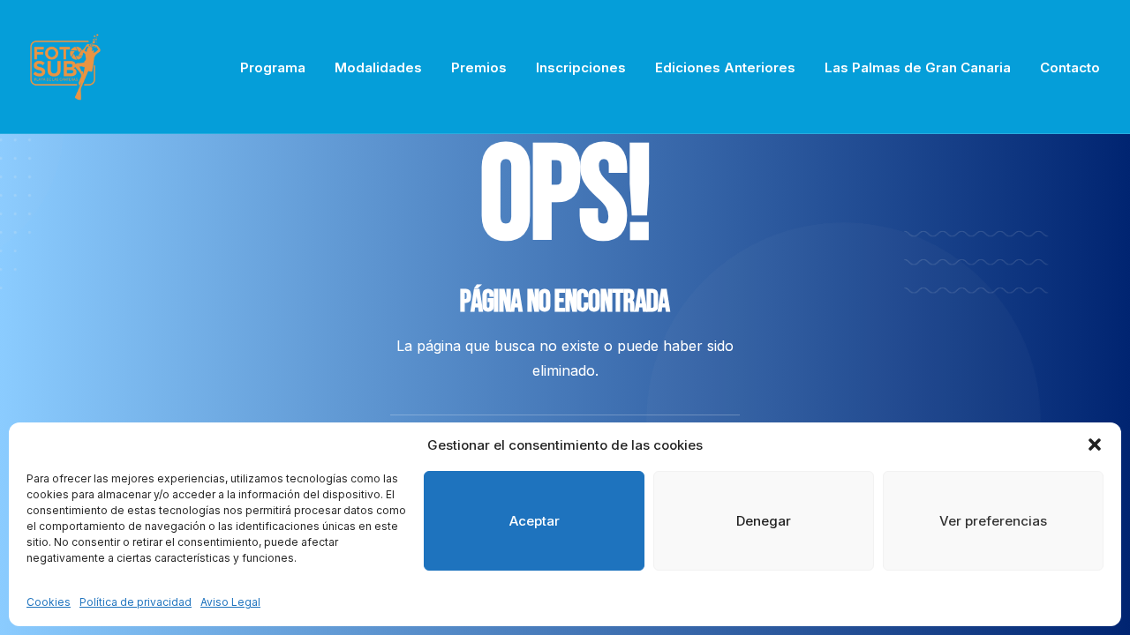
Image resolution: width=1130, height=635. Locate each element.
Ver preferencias (993, 520)
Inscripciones (581, 67)
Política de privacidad (135, 602)
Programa (272, 67)
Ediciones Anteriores (725, 67)
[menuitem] (279, 67)
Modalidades (378, 67)
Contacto (1070, 67)
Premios (479, 67)
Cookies (48, 602)
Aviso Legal (230, 602)
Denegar (763, 520)
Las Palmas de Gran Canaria (918, 67)
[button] (1095, 444)
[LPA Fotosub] (65, 67)
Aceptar (534, 520)
